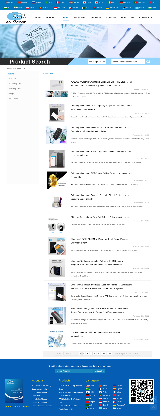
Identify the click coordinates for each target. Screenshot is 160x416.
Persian (19, 7)
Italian (113, 2)
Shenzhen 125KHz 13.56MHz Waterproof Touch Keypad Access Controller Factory (99, 241)
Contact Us (145, 18)
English (10, 2)
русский (38, 2)
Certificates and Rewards (42, 406)
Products (52, 18)
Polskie (32, 7)
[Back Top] (153, 407)
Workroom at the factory (41, 386)
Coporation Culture (39, 392)
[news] (80, 41)
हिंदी (8, 7)
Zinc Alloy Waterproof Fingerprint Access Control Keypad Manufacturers (96, 334)
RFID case (13, 99)
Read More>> (81, 97)
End (109, 354)
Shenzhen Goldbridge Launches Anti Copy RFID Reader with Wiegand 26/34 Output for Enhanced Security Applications (98, 263)
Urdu (87, 7)
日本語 (88, 2)
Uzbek (154, 7)
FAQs (11, 94)
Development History (40, 389)
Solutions (80, 18)
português (141, 2)
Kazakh (141, 7)
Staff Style (36, 396)
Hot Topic (13, 79)
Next (103, 354)
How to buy (127, 18)
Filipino (75, 7)
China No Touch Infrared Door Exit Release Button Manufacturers (99, 217)
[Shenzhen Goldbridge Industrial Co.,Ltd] (16, 23)
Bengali (99, 7)
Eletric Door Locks (66, 409)
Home (38, 18)
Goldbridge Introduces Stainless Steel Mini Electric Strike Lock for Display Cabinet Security (100, 197)
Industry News (15, 89)
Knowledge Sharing (39, 399)
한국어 (101, 2)
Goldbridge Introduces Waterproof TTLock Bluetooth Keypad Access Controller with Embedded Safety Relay (101, 129)
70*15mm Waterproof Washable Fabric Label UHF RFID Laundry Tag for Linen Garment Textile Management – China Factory (101, 84)
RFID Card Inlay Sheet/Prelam (71, 392)
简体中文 (24, 2)
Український (114, 7)
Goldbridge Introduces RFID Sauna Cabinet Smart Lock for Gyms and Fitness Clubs (101, 175)
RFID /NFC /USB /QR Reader (70, 406)
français (62, 2)
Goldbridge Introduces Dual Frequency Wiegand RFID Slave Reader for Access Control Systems (101, 107)
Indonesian (61, 7)
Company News (15, 84)
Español (76, 2)
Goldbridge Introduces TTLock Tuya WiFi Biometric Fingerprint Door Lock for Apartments (101, 153)
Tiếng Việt (45, 7)
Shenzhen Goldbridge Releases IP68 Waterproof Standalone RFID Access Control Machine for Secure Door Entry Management (100, 310)
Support (111, 18)
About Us (96, 18)
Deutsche (126, 2)
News (66, 18)
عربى (50, 2)
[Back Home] (153, 399)
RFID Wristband (65, 396)
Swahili (128, 7)
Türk (153, 2)
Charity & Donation (39, 402)
